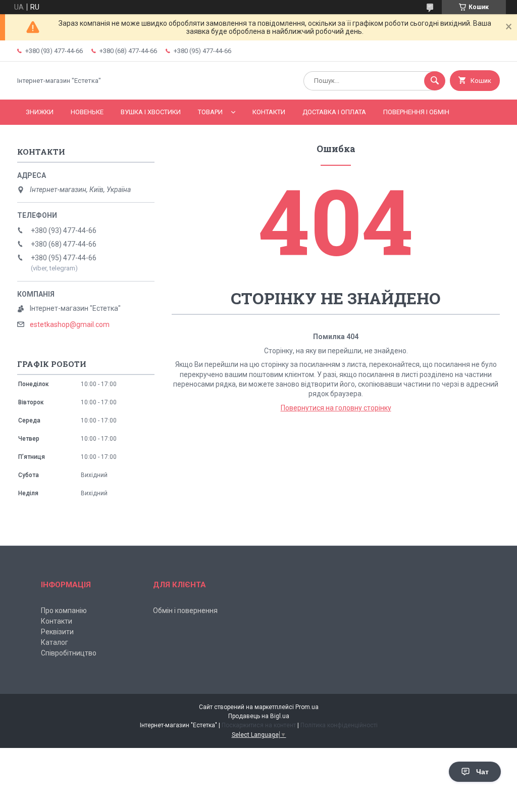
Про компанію (64, 610)
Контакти (268, 112)
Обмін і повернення (185, 610)
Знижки (40, 112)
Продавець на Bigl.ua (258, 716)
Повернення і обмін (416, 112)
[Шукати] (434, 80)
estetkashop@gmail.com (70, 324)
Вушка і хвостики (151, 112)
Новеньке (87, 112)
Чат (482, 772)
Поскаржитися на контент (259, 725)
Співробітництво (68, 653)
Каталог (54, 642)
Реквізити (57, 632)
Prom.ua (307, 707)
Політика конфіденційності (339, 725)
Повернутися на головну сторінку (336, 408)
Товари (210, 112)
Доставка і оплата (334, 112)
